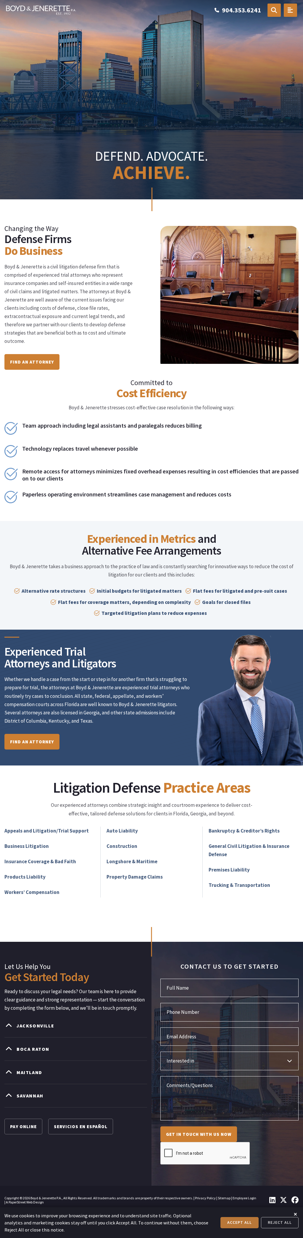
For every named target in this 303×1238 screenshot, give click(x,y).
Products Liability (25, 877)
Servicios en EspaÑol (80, 1126)
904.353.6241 (241, 10)
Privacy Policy (205, 1198)
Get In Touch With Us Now (198, 1134)
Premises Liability (229, 869)
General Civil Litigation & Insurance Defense (249, 850)
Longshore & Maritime (132, 861)
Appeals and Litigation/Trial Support (46, 830)
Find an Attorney (32, 362)
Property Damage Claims (135, 877)
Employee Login (244, 1198)
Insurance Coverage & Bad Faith (40, 861)
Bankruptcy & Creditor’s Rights (244, 830)
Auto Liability (122, 830)
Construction (122, 846)
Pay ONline (23, 1126)
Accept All (239, 1222)
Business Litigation (26, 846)
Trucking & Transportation (239, 885)
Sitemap (224, 1198)
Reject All (280, 1222)
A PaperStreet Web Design (25, 1202)
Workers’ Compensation (31, 892)
